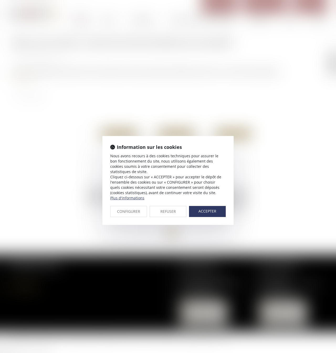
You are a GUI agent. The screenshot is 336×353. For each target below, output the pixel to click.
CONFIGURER (128, 211)
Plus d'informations (127, 197)
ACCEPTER (207, 211)
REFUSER (168, 211)
